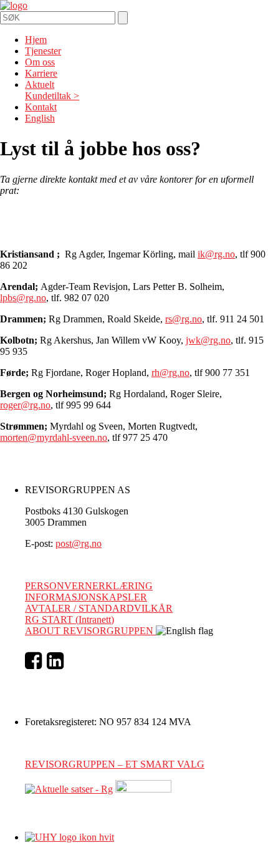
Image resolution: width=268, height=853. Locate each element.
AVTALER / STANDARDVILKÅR (99, 608)
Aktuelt (39, 84)
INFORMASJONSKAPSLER (86, 597)
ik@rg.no (216, 254)
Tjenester (43, 51)
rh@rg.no (170, 372)
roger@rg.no (25, 405)
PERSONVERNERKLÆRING (89, 586)
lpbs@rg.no (23, 297)
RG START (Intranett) (69, 619)
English (40, 118)
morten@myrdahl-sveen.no (53, 437)
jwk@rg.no (208, 340)
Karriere (41, 73)
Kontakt (41, 107)
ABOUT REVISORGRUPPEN (90, 630)
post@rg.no (78, 543)
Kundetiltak (48, 95)
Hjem (36, 39)
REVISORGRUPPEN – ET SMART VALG (114, 764)
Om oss (40, 62)
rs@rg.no (183, 319)
